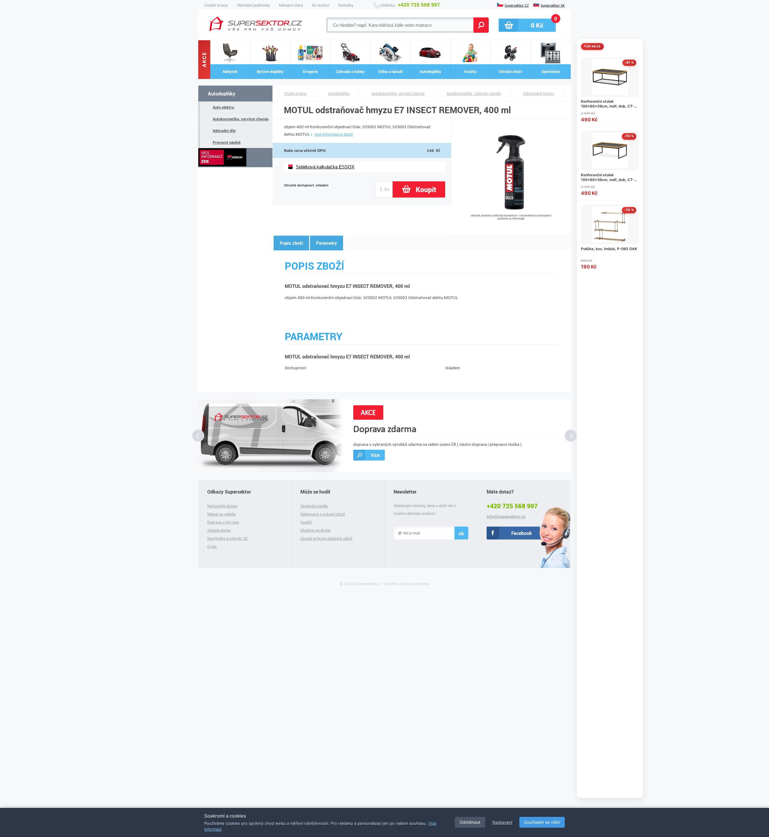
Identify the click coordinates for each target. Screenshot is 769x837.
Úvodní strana (216, 5)
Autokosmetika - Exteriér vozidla (474, 93)
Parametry (326, 243)
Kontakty (345, 5)
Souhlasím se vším (542, 822)
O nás (212, 546)
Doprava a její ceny (223, 522)
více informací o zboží (334, 134)
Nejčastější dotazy (222, 506)
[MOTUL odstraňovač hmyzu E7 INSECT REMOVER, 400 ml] (511, 211)
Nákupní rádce (291, 5)
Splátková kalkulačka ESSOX (325, 166)
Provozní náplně (227, 142)
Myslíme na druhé (315, 530)
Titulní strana (295, 93)
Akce (204, 60)
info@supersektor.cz (506, 517)
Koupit (426, 189)
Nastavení (502, 822)
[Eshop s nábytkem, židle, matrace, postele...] (256, 24)
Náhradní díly (224, 130)
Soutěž (306, 522)
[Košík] (527, 25)
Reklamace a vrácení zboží (322, 514)
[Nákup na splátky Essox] (235, 157)
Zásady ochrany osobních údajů (326, 538)
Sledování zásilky (314, 506)
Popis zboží (291, 243)
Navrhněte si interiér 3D (227, 538)
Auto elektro (223, 107)
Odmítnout (470, 822)
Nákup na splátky (221, 514)
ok (461, 533)
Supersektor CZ (517, 5)
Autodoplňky (221, 93)
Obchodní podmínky (253, 5)
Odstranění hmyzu (538, 93)
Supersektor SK (553, 5)
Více (375, 455)
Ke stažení (320, 5)
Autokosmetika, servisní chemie (241, 119)
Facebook (521, 533)
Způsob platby (219, 530)
